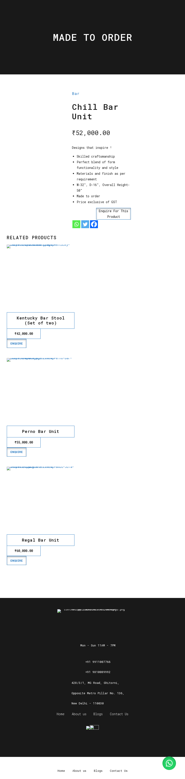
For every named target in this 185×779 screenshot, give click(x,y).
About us (79, 714)
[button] (101, 214)
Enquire (16, 343)
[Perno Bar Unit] (40, 392)
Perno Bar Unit (40, 431)
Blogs (98, 714)
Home (61, 714)
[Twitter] (85, 224)
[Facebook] (94, 224)
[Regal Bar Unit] (40, 500)
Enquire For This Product (113, 214)
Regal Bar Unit (40, 540)
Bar (76, 93)
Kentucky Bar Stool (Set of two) (41, 320)
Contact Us (119, 714)
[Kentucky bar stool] (40, 278)
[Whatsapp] (76, 224)
